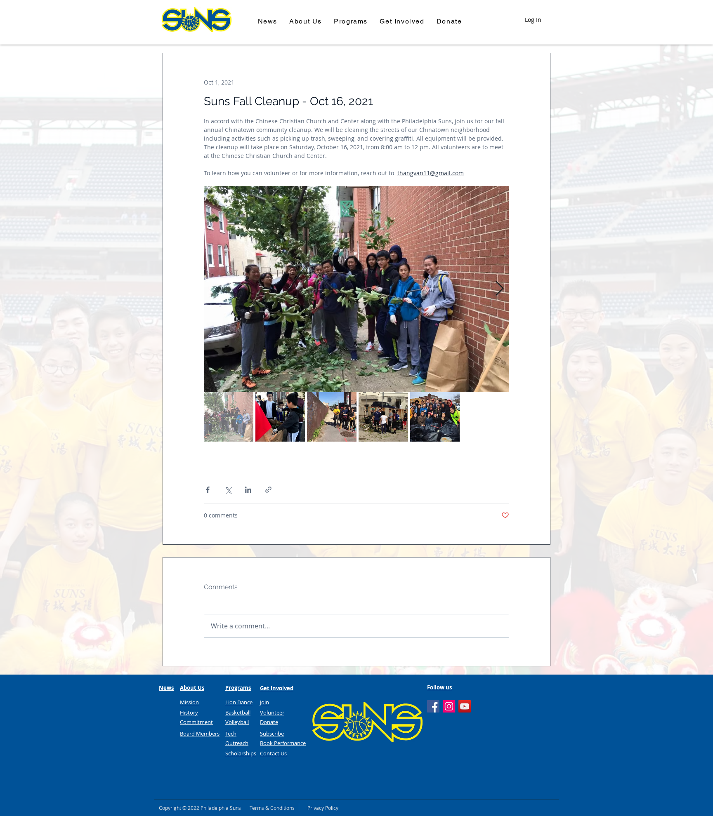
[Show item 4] (383, 417)
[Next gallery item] (499, 289)
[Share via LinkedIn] (248, 490)
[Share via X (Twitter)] (228, 490)
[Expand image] (356, 289)
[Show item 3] (331, 417)
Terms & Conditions (272, 807)
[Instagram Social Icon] (449, 706)
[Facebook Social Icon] (433, 706)
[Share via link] (268, 490)
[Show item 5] (435, 417)
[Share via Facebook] (208, 490)
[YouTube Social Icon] (464, 706)
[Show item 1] (228, 417)
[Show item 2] (280, 417)
